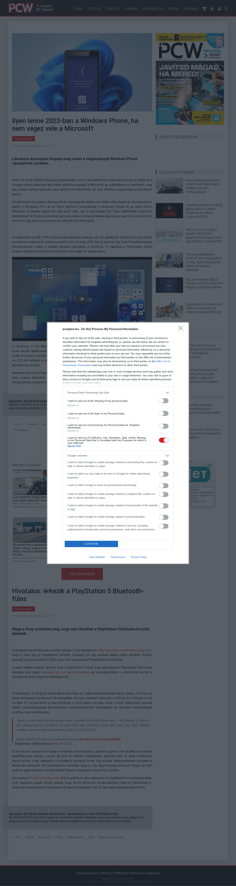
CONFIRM (91, 543)
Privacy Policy (139, 557)
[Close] (181, 329)
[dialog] (118, 443)
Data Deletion (97, 557)
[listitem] (118, 393)
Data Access (118, 557)
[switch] (164, 400)
